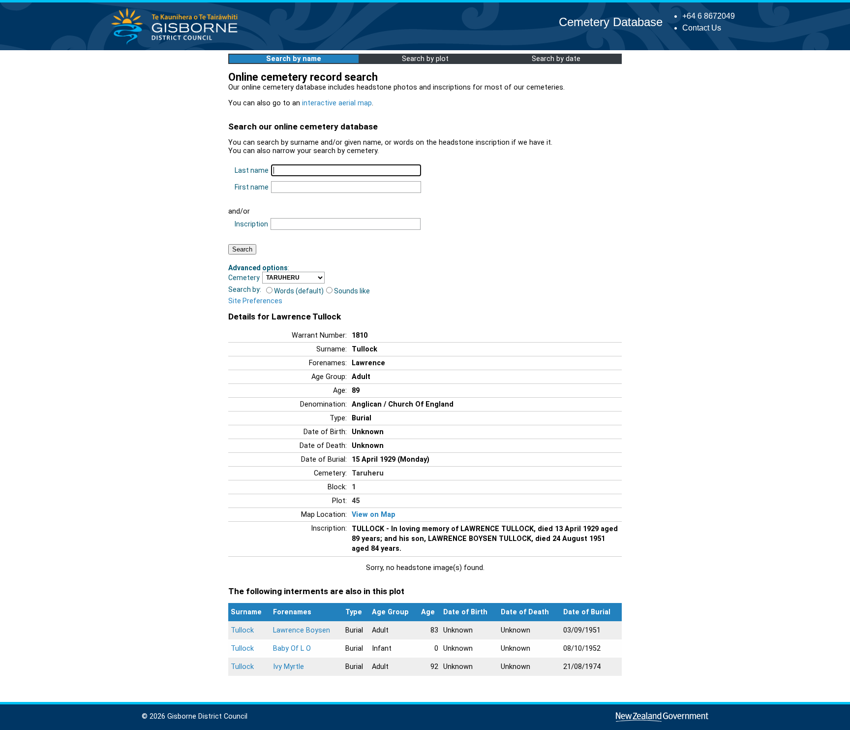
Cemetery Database (611, 22)
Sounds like (352, 291)
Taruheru (368, 473)
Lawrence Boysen (301, 630)
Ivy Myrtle (288, 667)
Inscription (251, 224)
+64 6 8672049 (708, 16)
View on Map (373, 514)
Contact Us (701, 28)
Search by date (556, 59)
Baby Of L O (292, 648)
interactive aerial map (337, 103)
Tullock (242, 630)
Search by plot (425, 59)
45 (356, 501)
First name (252, 187)
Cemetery (244, 278)
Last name (252, 170)
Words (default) (299, 291)
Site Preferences (255, 301)
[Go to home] (177, 44)
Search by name (293, 59)
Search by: (244, 289)
